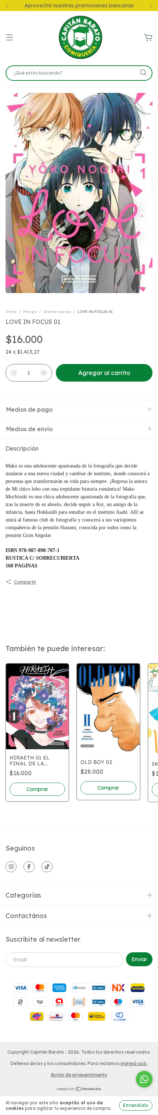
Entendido (135, 1105)
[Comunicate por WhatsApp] (144, 1079)
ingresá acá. (134, 1063)
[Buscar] (143, 72)
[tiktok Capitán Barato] (47, 866)
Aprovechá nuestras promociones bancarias (79, 5)
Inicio (11, 311)
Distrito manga (57, 311)
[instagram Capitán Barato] (11, 866)
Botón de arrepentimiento (79, 1075)
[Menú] (9, 38)
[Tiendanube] (79, 1089)
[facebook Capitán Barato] (29, 866)
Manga (30, 311)
